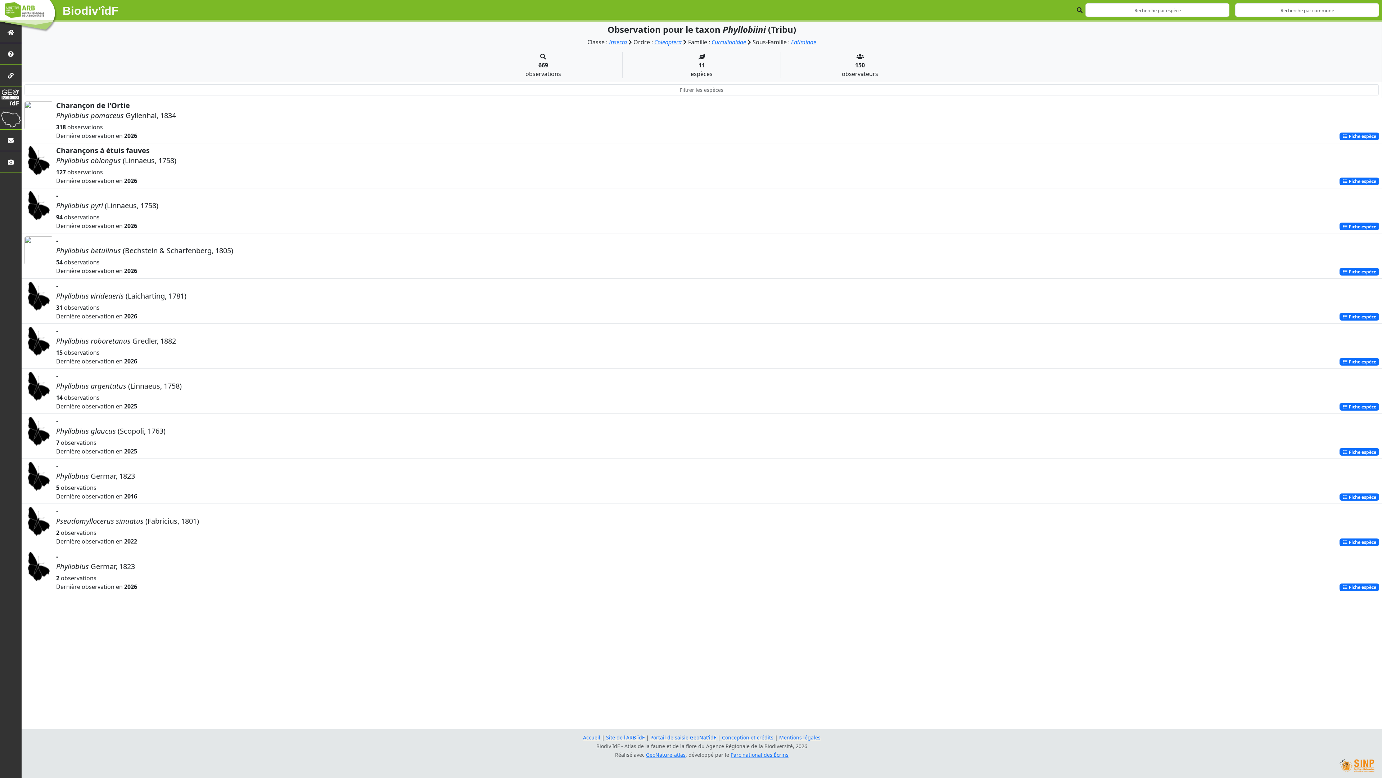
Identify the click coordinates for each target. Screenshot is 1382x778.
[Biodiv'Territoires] (11, 118)
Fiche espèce (1362, 136)
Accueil (591, 737)
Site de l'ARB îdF (625, 737)
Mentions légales (800, 737)
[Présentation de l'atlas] (11, 53)
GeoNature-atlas (666, 754)
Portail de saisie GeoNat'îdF (683, 737)
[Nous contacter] (11, 140)
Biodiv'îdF (91, 10)
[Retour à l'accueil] (11, 32)
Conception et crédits (747, 737)
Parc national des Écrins (760, 754)
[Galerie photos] (11, 162)
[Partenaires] (11, 75)
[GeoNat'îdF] (11, 97)
